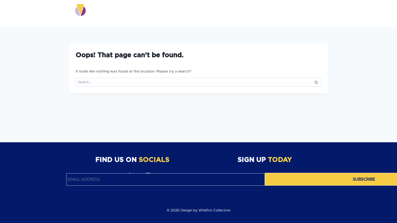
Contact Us (259, 13)
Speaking (235, 13)
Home (132, 13)
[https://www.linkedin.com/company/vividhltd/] (298, 13)
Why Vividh (151, 13)
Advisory (173, 13)
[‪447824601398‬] (323, 13)
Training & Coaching (205, 13)
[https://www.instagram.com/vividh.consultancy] (306, 13)
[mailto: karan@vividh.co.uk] (315, 13)
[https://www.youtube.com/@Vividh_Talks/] (289, 13)
